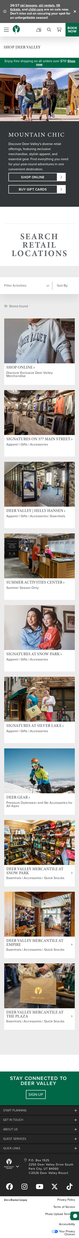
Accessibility (67, 1224)
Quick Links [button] (11, 1148)
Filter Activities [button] (15, 285)
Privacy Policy (66, 1200)
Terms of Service (64, 1207)
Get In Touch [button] (13, 1120)
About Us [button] (10, 1129)
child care (35, 9)
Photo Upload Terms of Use (60, 1215)
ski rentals (47, 5)
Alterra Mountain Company (15, 1200)
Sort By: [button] (62, 285)
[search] (49, 29)
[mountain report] (39, 29)
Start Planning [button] (15, 1110)
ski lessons (28, 5)
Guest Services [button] (14, 1139)
